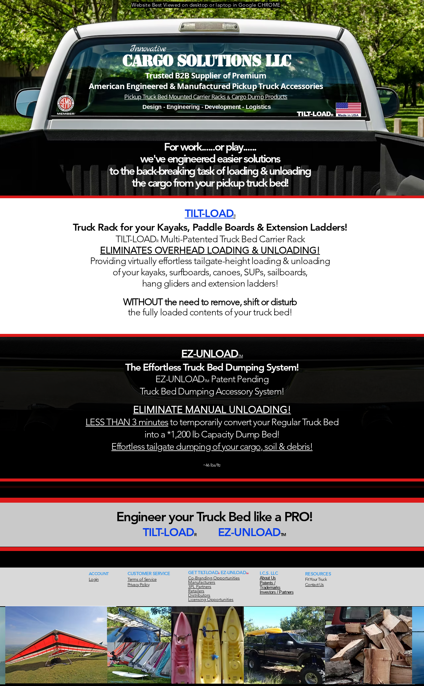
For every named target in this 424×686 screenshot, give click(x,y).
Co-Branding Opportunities (214, 577)
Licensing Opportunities (211, 599)
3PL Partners (199, 586)
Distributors (199, 595)
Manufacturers (201, 582)
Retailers (196, 590)
